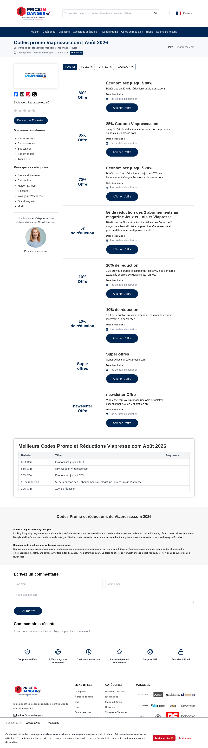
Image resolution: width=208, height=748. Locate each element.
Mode (21, 206)
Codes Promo (110, 31)
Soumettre (28, 611)
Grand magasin (26, 201)
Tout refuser (185, 738)
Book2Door (24, 148)
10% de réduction (122, 265)
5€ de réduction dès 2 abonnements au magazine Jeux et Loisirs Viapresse (142, 214)
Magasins (64, 31)
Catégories (49, 31)
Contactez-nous (83, 712)
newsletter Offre (121, 394)
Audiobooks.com (27, 143)
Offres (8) (105, 66)
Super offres (117, 354)
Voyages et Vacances (30, 196)
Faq (77, 707)
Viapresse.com (26, 138)
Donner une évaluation (30, 120)
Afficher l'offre (122, 107)
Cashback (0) (126, 66)
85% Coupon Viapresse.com (132, 123)
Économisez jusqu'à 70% (129, 168)
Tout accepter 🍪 (164, 738)
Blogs (149, 31)
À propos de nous (84, 696)
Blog (77, 702)
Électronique (25, 180)
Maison (35, 31)
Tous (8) (70, 66)
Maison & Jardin (27, 185)
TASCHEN (24, 159)
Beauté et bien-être (29, 175)
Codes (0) (87, 66)
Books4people (26, 153)
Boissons (23, 191)
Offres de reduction (132, 31)
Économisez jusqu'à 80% (129, 83)
